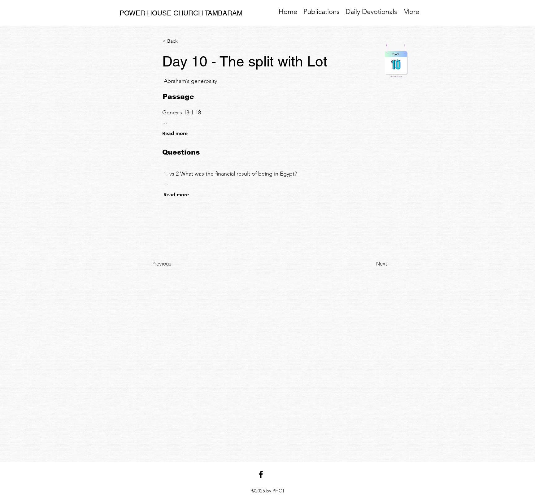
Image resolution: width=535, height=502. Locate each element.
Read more (175, 133)
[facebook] (261, 474)
